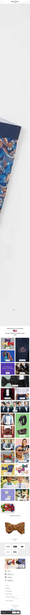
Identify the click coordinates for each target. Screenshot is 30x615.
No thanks (21, 317)
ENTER (22, 311)
